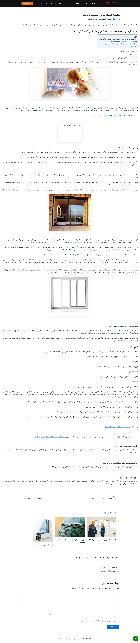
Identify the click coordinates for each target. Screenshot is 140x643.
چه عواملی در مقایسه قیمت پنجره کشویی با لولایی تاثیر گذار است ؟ (117, 39)
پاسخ (117, 575)
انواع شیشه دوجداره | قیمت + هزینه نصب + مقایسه (70, 540)
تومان (137, 64)
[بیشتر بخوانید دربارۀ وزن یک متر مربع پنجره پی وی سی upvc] (101, 527)
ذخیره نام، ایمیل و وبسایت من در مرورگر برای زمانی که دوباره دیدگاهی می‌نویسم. (97, 621)
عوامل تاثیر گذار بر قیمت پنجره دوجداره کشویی (122, 41)
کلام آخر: (133, 46)
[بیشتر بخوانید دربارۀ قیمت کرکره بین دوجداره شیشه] (43, 530)
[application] (72, 3)
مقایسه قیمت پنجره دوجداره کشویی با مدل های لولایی (120, 44)
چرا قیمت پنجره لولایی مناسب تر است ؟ (117, 427)
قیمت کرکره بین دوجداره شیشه (43, 545)
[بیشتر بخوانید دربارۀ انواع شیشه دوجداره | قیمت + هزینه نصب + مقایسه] (70, 527)
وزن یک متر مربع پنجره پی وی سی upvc (102, 540)
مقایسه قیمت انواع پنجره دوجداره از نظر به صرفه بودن (112, 115)
